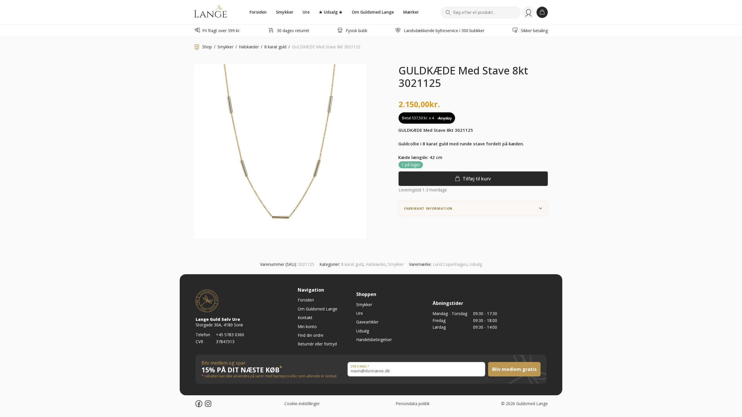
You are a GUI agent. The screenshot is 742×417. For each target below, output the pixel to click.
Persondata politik (413, 403)
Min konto (528, 12)
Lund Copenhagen (450, 264)
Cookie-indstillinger (302, 403)
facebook (203, 403)
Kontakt (305, 317)
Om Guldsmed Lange (373, 12)
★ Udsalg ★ (331, 12)
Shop (207, 47)
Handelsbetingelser (374, 339)
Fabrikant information (428, 208)
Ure (306, 12)
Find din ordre (310, 335)
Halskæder (249, 47)
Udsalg (475, 264)
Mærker (411, 12)
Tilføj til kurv (477, 178)
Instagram (213, 403)
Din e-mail (360, 366)
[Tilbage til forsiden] (210, 12)
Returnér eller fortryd (317, 344)
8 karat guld (275, 47)
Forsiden (258, 12)
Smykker (284, 12)
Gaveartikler (367, 322)
